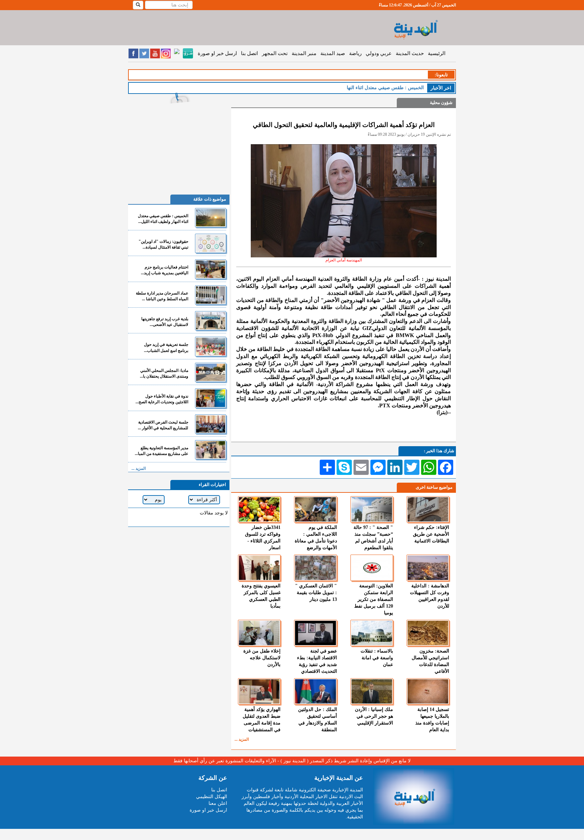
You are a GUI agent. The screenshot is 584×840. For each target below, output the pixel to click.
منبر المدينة (304, 53)
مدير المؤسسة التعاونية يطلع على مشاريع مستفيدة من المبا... (161, 451)
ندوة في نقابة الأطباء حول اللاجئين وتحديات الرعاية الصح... (162, 399)
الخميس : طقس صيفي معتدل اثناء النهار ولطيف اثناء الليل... (163, 218)
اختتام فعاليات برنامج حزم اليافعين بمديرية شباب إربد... (164, 270)
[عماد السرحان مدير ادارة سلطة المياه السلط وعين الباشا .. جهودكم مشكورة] (210, 295)
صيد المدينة (332, 53)
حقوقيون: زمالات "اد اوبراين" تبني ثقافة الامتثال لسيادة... (163, 244)
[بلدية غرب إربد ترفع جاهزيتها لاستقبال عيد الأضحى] (210, 320)
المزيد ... (242, 739)
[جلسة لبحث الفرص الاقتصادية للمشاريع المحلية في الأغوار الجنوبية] (210, 424)
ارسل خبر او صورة (217, 53)
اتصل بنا (249, 53)
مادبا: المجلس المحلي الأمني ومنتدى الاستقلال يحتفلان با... (164, 373)
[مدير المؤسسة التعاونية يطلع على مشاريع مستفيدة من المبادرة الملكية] (210, 449)
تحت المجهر (275, 53)
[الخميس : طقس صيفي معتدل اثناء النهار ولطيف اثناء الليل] (210, 217)
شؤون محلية (441, 102)
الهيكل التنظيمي (211, 796)
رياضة (355, 53)
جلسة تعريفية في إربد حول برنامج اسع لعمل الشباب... (166, 347)
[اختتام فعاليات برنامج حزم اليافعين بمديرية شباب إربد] (210, 269)
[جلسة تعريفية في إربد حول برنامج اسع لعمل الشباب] (210, 346)
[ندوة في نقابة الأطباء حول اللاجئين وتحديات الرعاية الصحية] (210, 398)
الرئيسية (436, 53)
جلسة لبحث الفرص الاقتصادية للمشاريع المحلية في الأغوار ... (163, 425)
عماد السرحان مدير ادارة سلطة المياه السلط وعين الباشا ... (162, 296)
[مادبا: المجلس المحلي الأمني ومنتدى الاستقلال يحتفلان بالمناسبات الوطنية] (210, 372)
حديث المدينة (410, 53)
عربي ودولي (379, 53)
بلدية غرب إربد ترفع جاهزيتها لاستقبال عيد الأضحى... (164, 321)
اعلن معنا (218, 803)
